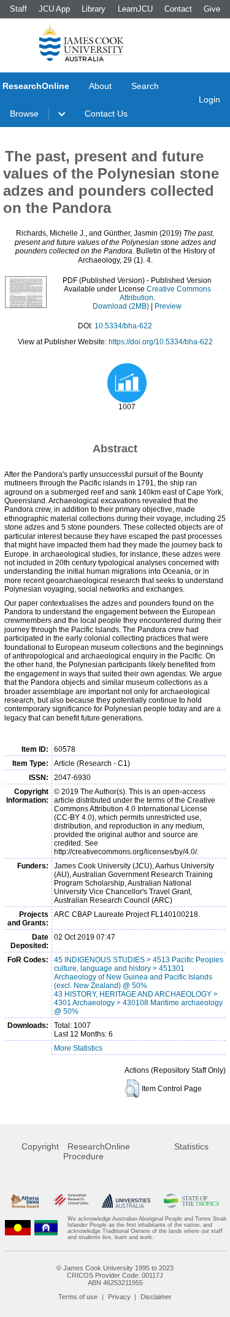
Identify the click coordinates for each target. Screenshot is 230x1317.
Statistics (191, 1146)
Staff (18, 9)
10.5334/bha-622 (123, 326)
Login (209, 99)
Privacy (119, 1296)
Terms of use (78, 1296)
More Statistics (78, 1048)
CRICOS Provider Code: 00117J (115, 1275)
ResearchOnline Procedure (96, 1151)
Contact (178, 9)
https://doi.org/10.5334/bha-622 (161, 342)
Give (212, 9)
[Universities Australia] (126, 1201)
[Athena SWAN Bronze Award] (25, 1201)
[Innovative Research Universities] (70, 1201)
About (100, 86)
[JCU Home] (81, 42)
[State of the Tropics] (191, 1201)
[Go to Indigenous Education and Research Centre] (18, 1228)
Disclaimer (156, 1296)
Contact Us (106, 113)
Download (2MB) (121, 306)
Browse (24, 113)
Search (145, 86)
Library (93, 9)
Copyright (40, 1146)
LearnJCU (135, 9)
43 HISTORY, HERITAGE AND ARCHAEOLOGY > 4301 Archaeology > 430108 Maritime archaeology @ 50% (138, 1003)
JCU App (54, 9)
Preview (168, 306)
